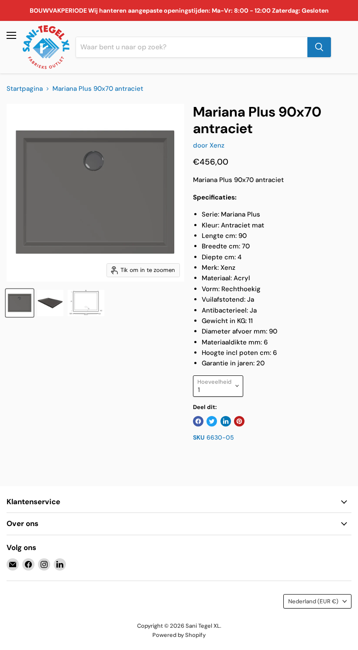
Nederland (313, 601)
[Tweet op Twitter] (212, 421)
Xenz (217, 145)
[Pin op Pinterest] (239, 421)
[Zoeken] (319, 47)
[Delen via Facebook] (198, 421)
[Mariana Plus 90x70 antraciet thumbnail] (20, 303)
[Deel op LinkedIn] (225, 421)
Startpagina (25, 89)
